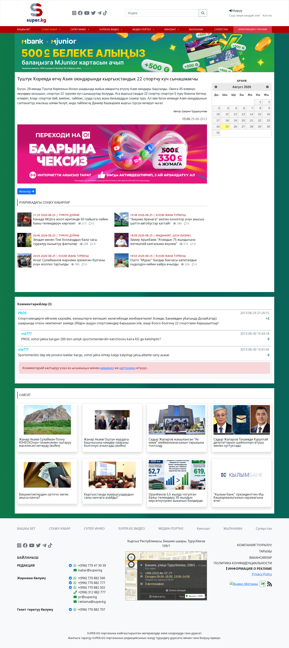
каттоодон (127, 368)
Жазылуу (25, 191)
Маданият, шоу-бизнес (173, 235)
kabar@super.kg (90, 570)
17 (218, 120)
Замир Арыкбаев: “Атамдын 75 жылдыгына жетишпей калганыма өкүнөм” (163, 241)
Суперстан (221, 29)
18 (227, 120)
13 (243, 114)
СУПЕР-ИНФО (78, 29)
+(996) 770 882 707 (91, 609)
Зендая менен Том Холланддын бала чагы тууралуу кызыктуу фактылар (65, 241)
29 (259, 126)
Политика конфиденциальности (243, 563)
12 (235, 114)
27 (243, 126)
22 (259, 120)
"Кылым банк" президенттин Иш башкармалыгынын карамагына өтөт (239, 497)
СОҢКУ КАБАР (49, 29)
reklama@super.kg (92, 601)
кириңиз (107, 368)
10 (218, 114)
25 (227, 126)
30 (268, 126)
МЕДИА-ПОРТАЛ (142, 29)
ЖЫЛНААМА (196, 29)
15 (259, 114)
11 (227, 114)
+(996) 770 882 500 (91, 578)
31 (218, 132)
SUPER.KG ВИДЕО (109, 29)
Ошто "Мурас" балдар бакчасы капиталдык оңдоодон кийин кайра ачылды (163, 262)
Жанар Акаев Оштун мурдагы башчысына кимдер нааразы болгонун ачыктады (106, 442)
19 (235, 120)
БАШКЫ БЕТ (23, 29)
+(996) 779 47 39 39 (92, 565)
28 (251, 126)
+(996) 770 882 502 (91, 587)
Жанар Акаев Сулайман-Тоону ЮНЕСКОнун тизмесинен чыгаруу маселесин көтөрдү (45, 442)
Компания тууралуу (254, 545)
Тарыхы (265, 551)
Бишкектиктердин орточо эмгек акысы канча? (43, 496)
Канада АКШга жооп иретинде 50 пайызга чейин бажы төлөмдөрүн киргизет (70, 221)
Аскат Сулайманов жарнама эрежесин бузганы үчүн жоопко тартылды (69, 262)
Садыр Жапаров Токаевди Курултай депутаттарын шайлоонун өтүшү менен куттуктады (241, 442)
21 (251, 120)
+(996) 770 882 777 (91, 583)
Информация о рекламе (252, 29)
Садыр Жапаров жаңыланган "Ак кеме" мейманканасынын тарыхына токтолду (176, 442)
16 (268, 114)
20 (243, 120)
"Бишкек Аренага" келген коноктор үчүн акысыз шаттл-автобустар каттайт (167, 221)
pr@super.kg (87, 597)
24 (218, 126)
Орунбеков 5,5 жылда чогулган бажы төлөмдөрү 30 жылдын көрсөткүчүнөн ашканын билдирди (176, 497)
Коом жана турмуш (74, 256)
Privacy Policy (262, 574)
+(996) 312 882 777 (92, 592)
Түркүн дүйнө (69, 215)
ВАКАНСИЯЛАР (260, 557)
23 (268, 120)
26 (235, 126)
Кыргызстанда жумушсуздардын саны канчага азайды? (109, 496)
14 (251, 114)
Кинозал (170, 29)
